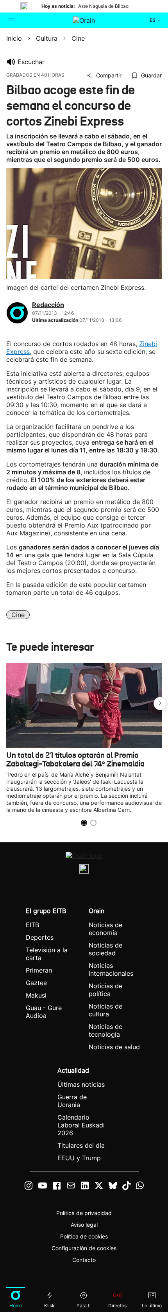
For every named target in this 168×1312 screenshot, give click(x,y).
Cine (18, 615)
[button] (160, 703)
